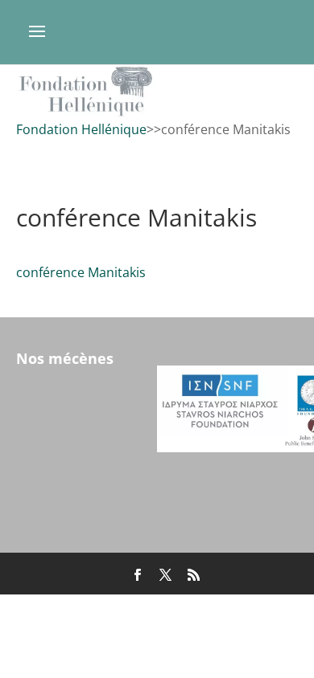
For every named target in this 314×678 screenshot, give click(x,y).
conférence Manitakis (81, 272)
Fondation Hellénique (81, 129)
